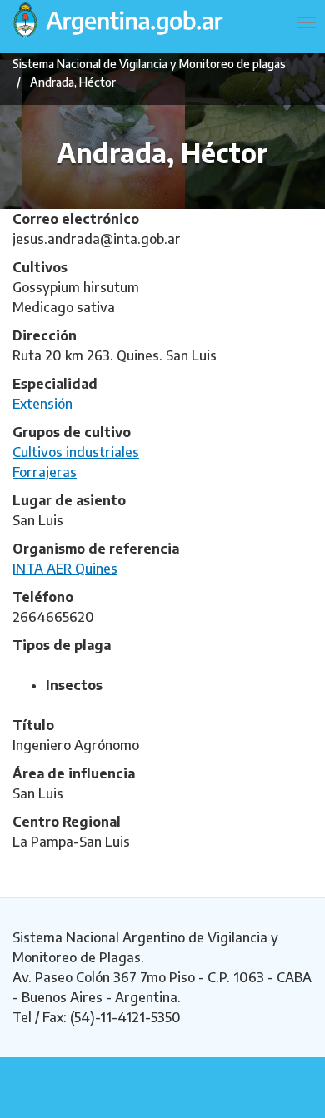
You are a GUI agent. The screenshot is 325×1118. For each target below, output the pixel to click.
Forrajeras (44, 472)
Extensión (42, 403)
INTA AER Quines (65, 568)
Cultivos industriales (75, 452)
